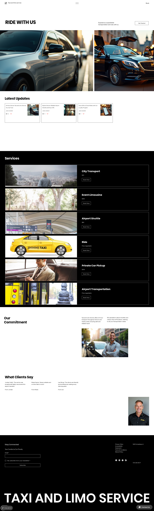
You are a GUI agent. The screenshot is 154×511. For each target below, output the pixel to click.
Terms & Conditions (121, 450)
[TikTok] (126, 460)
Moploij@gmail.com (138, 460)
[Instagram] (119, 460)
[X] (123, 460)
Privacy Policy (119, 444)
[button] (86, 179)
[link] (113, 171)
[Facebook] (116, 460)
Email (7, 453)
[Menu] (77, 3)
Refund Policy (119, 452)
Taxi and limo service (14, 3)
